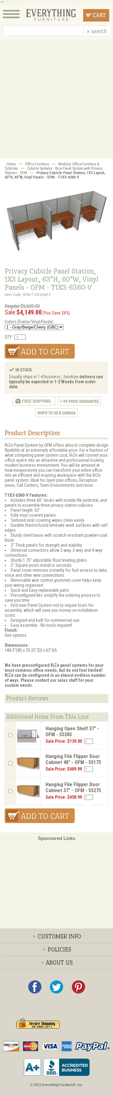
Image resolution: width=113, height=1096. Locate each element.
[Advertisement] (56, 99)
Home (11, 164)
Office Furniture (37, 164)
